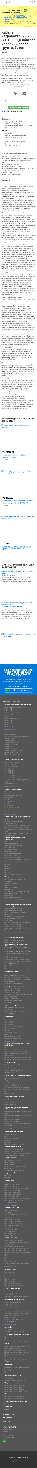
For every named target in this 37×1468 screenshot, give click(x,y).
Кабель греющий (18, 86)
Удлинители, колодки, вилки (14, 1131)
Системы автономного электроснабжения (12, 972)
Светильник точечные (11, 1185)
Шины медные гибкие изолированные (16, 1052)
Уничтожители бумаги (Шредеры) (15, 1069)
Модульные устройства (12, 754)
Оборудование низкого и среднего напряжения (16, 1044)
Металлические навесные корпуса (15, 1354)
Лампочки (7, 1227)
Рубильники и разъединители (14, 916)
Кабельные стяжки (10, 855)
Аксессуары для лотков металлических (17, 1312)
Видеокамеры (9, 1291)
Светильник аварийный (12, 1183)
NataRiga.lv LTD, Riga (20, 1461)
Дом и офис (8, 1327)
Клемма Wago (9, 895)
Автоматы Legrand (10, 748)
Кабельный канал (10, 1321)
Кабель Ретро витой (11, 942)
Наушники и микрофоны (12, 1005)
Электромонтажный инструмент (15, 1082)
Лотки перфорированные (12, 1302)
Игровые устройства (11, 1021)
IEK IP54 (6, 809)
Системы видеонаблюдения (13, 1149)
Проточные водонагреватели (14, 1285)
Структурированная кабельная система (17, 825)
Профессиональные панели (13, 1000)
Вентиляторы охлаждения (13, 1026)
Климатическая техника (12, 1276)
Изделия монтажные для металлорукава (17, 951)
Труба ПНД (8, 965)
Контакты (6, 1421)
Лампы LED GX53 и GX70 (12, 778)
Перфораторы (9, 1093)
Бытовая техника (10, 1269)
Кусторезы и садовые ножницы (14, 1166)
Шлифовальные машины (12, 1078)
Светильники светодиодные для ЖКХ (16, 1198)
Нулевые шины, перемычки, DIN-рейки (16, 891)
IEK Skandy (7, 811)
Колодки (7, 1140)
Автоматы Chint (9, 740)
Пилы (6, 1091)
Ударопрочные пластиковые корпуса (16, 1346)
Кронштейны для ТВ (11, 1371)
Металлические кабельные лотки (15, 1258)
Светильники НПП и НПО (12, 1196)
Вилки (6, 1136)
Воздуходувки (9, 1162)
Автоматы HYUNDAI (10, 744)
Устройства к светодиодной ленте (15, 1214)
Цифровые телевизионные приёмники (16, 1367)
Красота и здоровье (11, 1278)
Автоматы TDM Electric (11, 752)
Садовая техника (10, 1158)
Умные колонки (9, 1378)
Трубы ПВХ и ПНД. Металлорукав (16, 945)
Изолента (7, 881)
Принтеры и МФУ (9, 1072)
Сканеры (7, 1067)
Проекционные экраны (11, 1339)
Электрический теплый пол (11, 607)
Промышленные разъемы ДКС (14, 1144)
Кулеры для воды (10, 1280)
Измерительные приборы (12, 918)
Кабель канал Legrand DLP (13, 1315)
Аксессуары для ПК (10, 1032)
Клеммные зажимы (10, 847)
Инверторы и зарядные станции (14, 975)
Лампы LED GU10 (9, 774)
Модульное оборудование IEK (14, 1389)
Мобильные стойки (10, 996)
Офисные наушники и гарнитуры (15, 1011)
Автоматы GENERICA (11, 742)
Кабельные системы (11, 1238)
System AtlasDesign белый (13, 874)
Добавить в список (20, 107)
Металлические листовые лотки (14, 1250)
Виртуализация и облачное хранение (16, 827)
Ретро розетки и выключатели (14, 940)
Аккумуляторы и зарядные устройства (17, 1087)
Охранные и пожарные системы (14, 1155)
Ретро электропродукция (13, 937)
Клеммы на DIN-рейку (11, 851)
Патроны (7, 1142)
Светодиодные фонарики (12, 1221)
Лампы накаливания (11, 766)
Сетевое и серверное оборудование (17, 817)
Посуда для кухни (10, 1281)
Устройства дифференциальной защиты (17, 736)
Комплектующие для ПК (12, 1036)
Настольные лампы (10, 1233)
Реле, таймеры (9, 914)
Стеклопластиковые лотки (13, 1240)
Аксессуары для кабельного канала (16, 1314)
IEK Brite (7, 799)
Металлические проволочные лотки (16, 1248)
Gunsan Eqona (8, 797)
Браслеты (7, 1177)
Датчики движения (10, 1202)
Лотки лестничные (10, 1304)
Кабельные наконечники (12, 853)
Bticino (6, 792)
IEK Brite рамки (9, 801)
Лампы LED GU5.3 (10, 776)
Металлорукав (9, 967)
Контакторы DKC (9, 1404)
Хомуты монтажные (10, 887)
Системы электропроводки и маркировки (14, 838)
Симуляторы (8, 1024)
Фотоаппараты (9, 1295)
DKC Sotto (7, 870)
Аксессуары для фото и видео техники (17, 1296)
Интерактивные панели (12, 989)
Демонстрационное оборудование (16, 1334)
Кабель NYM (8, 720)
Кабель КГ (7, 717)
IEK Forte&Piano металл (11, 807)
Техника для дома (10, 1272)
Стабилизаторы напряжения (13, 983)
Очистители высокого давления (14, 1170)
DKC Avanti (7, 864)
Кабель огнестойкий (11, 713)
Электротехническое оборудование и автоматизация (17, 905)
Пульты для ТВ (9, 1373)
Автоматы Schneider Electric (13, 750)
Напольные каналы (10, 1310)
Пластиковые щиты (10, 1358)
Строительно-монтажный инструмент (17, 1075)
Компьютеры (9, 1016)
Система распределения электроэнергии (17, 1057)
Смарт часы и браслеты (12, 1173)
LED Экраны (8, 1002)
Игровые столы (9, 1023)
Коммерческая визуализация (14, 986)
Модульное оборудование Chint (14, 1385)
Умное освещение (10, 1231)
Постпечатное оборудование (13, 1071)
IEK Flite (6, 803)
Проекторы (8, 1337)
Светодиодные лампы (11, 762)
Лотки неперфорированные (13, 1306)
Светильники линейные (12, 1192)
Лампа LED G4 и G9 (10, 764)
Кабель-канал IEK (10, 1317)
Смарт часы (8, 1175)
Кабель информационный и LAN (14, 707)
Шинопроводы (9, 1048)
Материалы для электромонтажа (16, 877)
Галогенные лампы (10, 783)
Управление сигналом (11, 992)
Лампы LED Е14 (9, 768)
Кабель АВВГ (8, 715)
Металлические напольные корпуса (16, 1352)
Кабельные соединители (12, 897)
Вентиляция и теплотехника (18, 84)
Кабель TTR (8, 722)
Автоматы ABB (9, 738)
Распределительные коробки (14, 909)
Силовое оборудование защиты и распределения (16, 1108)
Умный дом (8, 1329)
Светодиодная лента (11, 1210)
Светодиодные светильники (13, 1200)
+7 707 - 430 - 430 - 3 (18, 686)
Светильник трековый (11, 1186)
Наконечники (8, 889)
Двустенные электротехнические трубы (17, 961)
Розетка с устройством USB (13, 796)
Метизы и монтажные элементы (15, 1246)
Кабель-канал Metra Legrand (13, 1319)
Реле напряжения (10, 734)
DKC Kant (7, 868)
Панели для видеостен (11, 998)
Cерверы (7, 819)
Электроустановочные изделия (15, 862)
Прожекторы (8, 1235)
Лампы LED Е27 (9, 770)
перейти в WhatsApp (20, 690)
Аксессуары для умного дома (14, 1331)
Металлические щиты (11, 1356)
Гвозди (6, 885)
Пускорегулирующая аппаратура (15, 1401)
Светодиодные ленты (12, 1207)
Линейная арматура (11, 883)
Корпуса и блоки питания (12, 1038)
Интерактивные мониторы (13, 991)
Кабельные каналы (10, 1262)
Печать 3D (8, 1406)
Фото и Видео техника (12, 1288)
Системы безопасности (12, 1146)
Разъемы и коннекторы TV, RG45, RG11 (17, 879)
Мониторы (7, 1034)
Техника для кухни (10, 1274)
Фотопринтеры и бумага (12, 1293)
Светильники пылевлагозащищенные (16, 1188)
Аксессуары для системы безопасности (17, 1153)
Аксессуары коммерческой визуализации (18, 994)
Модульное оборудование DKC (14, 1387)
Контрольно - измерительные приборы (17, 1089)
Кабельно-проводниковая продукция (17, 704)
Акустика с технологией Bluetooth (15, 1380)
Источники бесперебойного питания (16, 977)
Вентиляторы (6, 636)
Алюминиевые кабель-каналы (14, 1308)
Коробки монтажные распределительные (18, 899)
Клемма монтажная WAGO (13, 893)
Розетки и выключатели (13, 789)
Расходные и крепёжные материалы (16, 912)
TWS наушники (9, 1013)
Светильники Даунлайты (12, 1190)
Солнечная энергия (10, 981)
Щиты (6, 1343)
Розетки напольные (10, 794)
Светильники (9, 1180)
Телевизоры (8, 1364)
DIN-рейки (7, 842)
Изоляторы (8, 920)
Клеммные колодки (10, 849)
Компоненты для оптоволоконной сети (17, 1263)
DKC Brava (7, 866)
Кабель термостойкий (11, 718)
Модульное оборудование (13, 1383)
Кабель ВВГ (8, 711)
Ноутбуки (7, 1030)
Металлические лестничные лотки (15, 1256)
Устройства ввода (10, 1028)
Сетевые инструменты (11, 1084)
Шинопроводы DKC (10, 1050)
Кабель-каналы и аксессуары (14, 1299)
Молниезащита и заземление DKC (15, 1398)
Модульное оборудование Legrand (15, 1391)
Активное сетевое (10, 835)
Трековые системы (10, 1229)
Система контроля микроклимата (15, 932)
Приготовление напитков (12, 1283)
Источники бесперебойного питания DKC (17, 979)
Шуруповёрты (8, 1080)
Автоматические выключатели (15, 732)
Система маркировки (11, 844)
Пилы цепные (8, 1168)
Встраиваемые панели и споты (14, 1225)
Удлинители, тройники (11, 1138)
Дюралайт (7, 1212)
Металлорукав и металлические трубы (17, 969)
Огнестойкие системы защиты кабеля (16, 859)
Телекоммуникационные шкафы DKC (16, 833)
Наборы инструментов (11, 1086)
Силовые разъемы (10, 1134)
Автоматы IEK (8, 746)
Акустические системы (12, 1375)
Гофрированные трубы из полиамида (16, 959)
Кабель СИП (8, 709)
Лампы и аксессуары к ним (13, 759)
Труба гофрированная (11, 963)
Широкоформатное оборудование (15, 1065)
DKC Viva (7, 872)
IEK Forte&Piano (9, 805)
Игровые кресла (9, 1019)
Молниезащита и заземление (14, 1394)
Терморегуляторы (8, 575)
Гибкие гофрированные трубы (14, 957)
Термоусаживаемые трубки (13, 845)
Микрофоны (8, 1009)
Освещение (8, 1217)
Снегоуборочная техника (12, 1160)
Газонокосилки (9, 1164)
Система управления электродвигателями (18, 1059)
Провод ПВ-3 (8, 726)
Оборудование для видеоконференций (17, 1341)
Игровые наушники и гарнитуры (14, 1007)
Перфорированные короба (13, 857)
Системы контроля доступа (13, 1151)
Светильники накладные (12, 1194)
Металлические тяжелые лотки (14, 1260)
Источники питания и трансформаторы (17, 922)
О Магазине (7, 1418)
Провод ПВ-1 (8, 724)
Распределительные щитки (13, 910)
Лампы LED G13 (9, 772)
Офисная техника (10, 1062)
